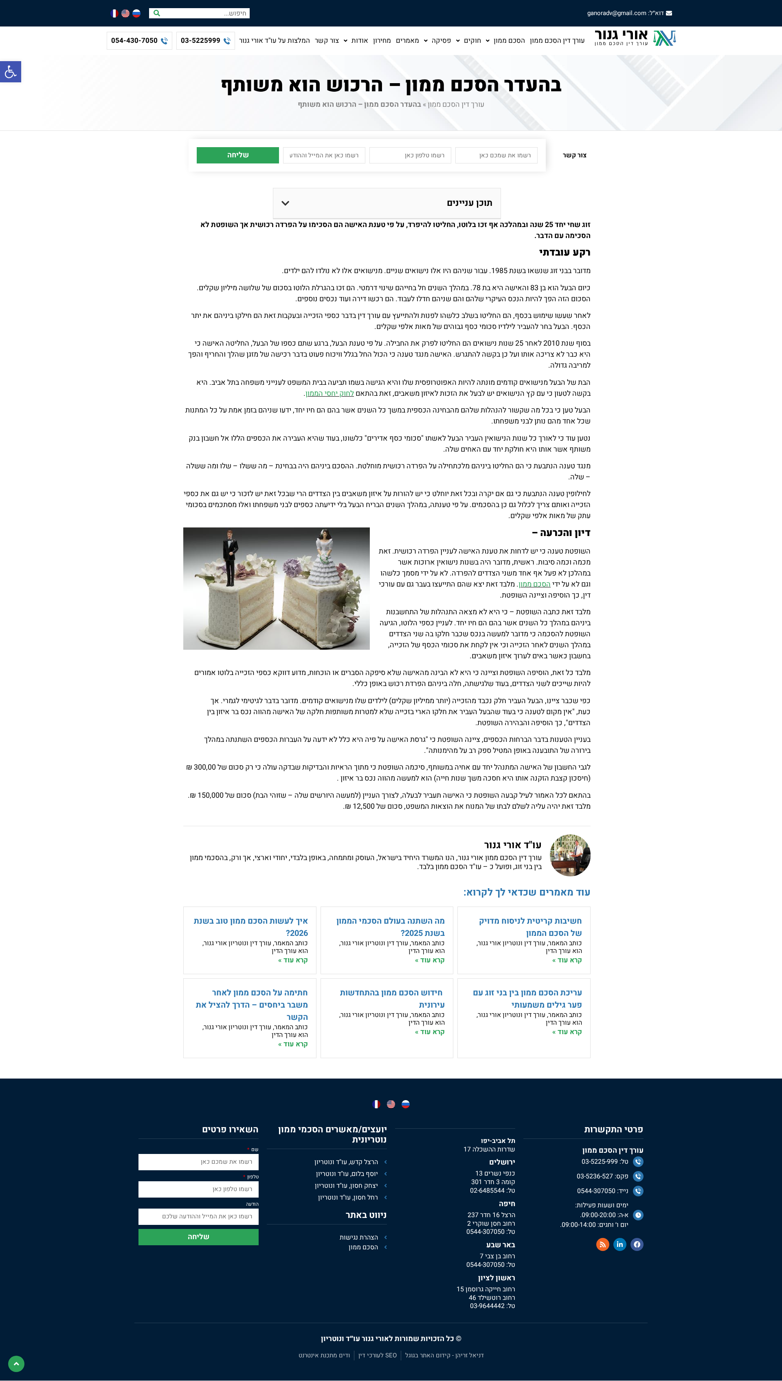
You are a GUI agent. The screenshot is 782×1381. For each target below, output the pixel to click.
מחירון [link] (382, 40)
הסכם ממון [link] (509, 40)
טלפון (252, 1177)
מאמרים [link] (407, 40)
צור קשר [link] (327, 40)
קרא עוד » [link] (567, 960)
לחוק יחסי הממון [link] (329, 393)
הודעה (252, 1205)
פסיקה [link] (441, 40)
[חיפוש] (157, 13)
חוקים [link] (472, 40)
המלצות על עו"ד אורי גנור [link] (274, 40)
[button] (285, 203)
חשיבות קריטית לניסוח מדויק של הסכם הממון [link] (530, 927)
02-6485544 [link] (487, 1191)
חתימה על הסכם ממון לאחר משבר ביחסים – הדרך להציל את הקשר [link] (252, 1005)
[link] (10, 71)
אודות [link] (359, 40)
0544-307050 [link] (485, 1232)
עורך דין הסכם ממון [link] (557, 40)
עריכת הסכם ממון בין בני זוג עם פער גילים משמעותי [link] (527, 999)
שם (254, 1150)
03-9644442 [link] (487, 1306)
